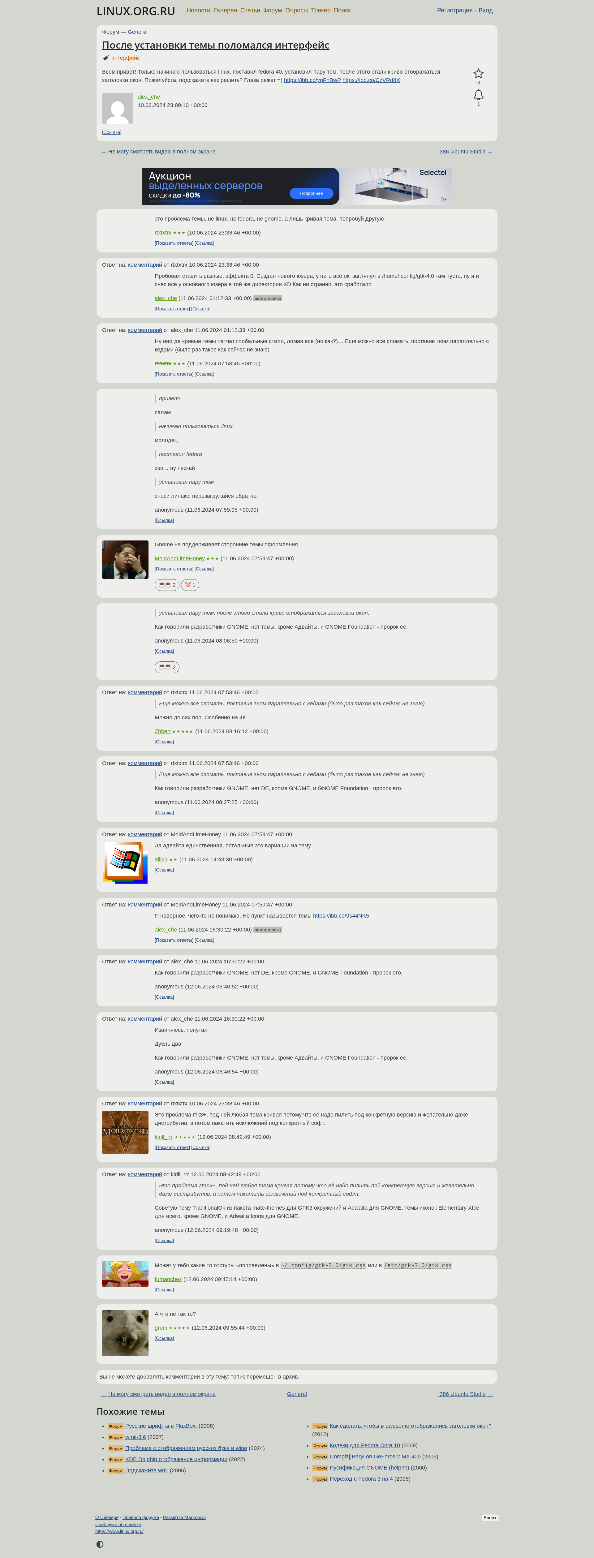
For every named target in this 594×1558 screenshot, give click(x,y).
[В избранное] (478, 73)
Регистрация (455, 10)
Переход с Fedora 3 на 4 (361, 1479)
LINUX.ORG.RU (136, 11)
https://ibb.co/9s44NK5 (341, 916)
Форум (272, 10)
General (138, 32)
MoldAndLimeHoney (180, 558)
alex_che (149, 97)
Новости (198, 10)
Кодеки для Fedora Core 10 (365, 1445)
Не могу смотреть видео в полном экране (162, 151)
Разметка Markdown (184, 1517)
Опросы (296, 10)
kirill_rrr (164, 1137)
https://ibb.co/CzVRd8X (371, 80)
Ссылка (111, 132)
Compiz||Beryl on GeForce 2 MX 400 (375, 1456)
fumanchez (168, 1279)
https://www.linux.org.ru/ (119, 1531)
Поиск (342, 10)
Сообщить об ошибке (118, 1524)
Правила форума (141, 1517)
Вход (486, 10)
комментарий (145, 265)
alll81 (161, 859)
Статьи (250, 10)
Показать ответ (172, 308)
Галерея (225, 10)
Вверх (490, 1517)
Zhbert (163, 731)
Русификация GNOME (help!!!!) (369, 1468)
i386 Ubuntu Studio (462, 151)
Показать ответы (174, 243)
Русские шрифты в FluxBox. (161, 1426)
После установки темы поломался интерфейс (215, 44)
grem (161, 1328)
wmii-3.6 (135, 1437)
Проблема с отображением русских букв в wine (186, 1448)
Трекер (321, 10)
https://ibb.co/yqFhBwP (312, 80)
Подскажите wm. (146, 1470)
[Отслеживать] (478, 94)
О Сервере (106, 1517)
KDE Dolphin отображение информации (176, 1459)
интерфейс (125, 58)
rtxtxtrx (163, 233)
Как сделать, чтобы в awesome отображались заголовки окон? (411, 1426)
